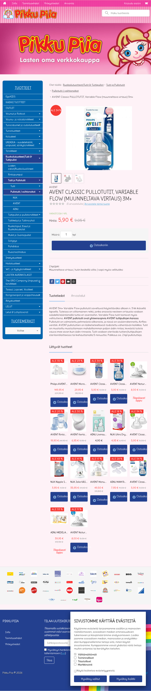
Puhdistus (13, 246)
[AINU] (10, 574)
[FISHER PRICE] (69, 582)
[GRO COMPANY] (93, 583)
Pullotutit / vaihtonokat (22, 191)
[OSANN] (93, 590)
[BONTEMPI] (117, 574)
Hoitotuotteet (13, 263)
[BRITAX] (141, 574)
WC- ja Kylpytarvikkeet (18, 269)
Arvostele (97, 203)
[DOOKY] (34, 582)
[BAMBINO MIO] (58, 576)
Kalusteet (11, 136)
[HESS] (117, 582)
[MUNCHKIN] (58, 590)
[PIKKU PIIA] (105, 592)
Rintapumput (15, 174)
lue (63, 653)
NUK (15, 197)
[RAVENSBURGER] (141, 592)
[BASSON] (69, 574)
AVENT (16, 203)
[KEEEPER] (129, 582)
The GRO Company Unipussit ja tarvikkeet (23, 282)
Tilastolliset (84, 661)
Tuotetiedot (57, 296)
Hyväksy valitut (90, 679)
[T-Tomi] (75, 600)
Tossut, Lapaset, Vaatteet (19, 289)
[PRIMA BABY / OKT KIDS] (117, 590)
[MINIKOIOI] (46, 590)
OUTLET (10, 108)
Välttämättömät (87, 654)
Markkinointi (85, 664)
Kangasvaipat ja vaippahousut (22, 295)
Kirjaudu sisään (132, 3)
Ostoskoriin (101, 245)
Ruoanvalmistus (17, 252)
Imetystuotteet (14, 257)
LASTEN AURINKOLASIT (19, 275)
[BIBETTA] (81, 575)
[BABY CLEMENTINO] (34, 576)
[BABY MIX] (46, 574)
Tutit (12, 186)
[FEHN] (58, 582)
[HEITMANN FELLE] (105, 583)
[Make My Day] (22, 592)
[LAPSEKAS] (141, 582)
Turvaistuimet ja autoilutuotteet (23, 125)
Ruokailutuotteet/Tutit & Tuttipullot (19, 158)
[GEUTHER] (81, 582)
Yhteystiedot (51, 3)
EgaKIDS (10, 96)
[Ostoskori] (146, 3)
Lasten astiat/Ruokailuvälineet (20, 167)
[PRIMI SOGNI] (129, 591)
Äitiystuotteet (13, 300)
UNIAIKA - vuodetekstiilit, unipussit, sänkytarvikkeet (20, 144)
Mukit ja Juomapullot (19, 235)
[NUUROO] (81, 592)
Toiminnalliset (86, 657)
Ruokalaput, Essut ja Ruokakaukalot (19, 228)
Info (14, 3)
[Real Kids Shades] (52, 600)
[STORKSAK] (64, 600)
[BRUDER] (10, 582)
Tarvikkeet (11, 151)
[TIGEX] (99, 601)
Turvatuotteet (13, 130)
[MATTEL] (34, 592)
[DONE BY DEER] (22, 582)
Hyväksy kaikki (126, 679)
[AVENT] (22, 574)
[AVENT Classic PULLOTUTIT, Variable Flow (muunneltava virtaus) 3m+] (98, 139)
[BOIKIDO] (105, 576)
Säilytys (12, 240)
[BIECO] (93, 576)
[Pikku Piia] (75, 13)
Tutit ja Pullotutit (16, 180)
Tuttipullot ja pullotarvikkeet (23, 214)
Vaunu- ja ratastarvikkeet (20, 119)
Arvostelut (78, 296)
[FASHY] (46, 583)
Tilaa (49, 660)
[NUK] (69, 592)
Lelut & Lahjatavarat (17, 312)
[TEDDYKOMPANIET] (87, 600)
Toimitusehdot (30, 3)
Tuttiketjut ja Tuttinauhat (21, 220)
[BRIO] (129, 574)
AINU (15, 209)
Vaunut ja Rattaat (15, 113)
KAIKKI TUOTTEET (15, 102)
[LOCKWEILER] (10, 590)
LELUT (9, 306)
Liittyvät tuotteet (60, 347)
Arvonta (69, 3)
